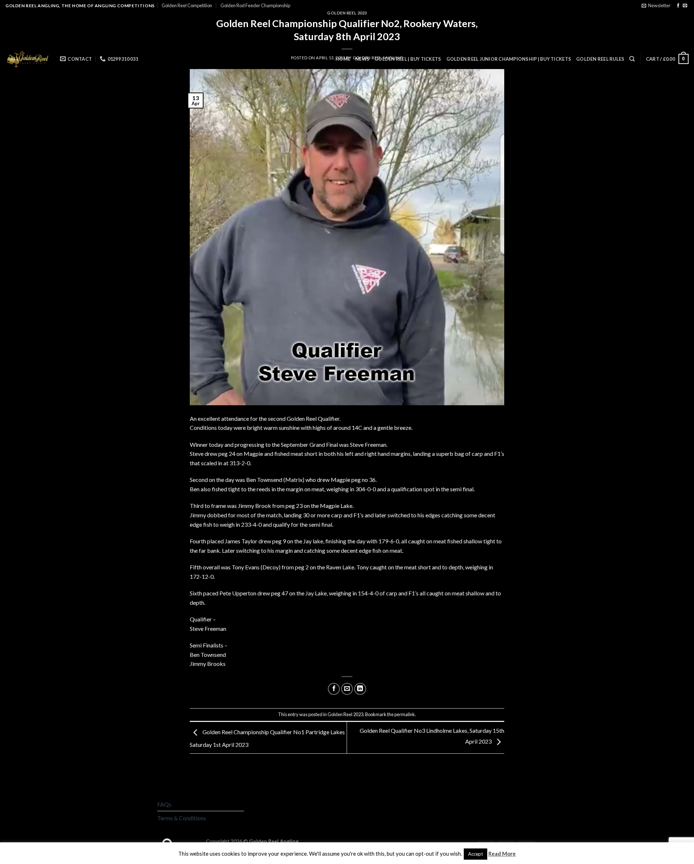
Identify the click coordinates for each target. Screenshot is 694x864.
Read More (502, 853)
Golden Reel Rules (600, 59)
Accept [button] (475, 854)
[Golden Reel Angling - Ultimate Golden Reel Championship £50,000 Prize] (27, 59)
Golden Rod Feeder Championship (255, 5)
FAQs (164, 804)
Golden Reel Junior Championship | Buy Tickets (508, 59)
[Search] (632, 59)
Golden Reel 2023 (345, 714)
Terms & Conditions (181, 817)
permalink (404, 714)
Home (342, 59)
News (362, 59)
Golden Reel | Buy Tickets (407, 59)
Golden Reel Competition (187, 5)
